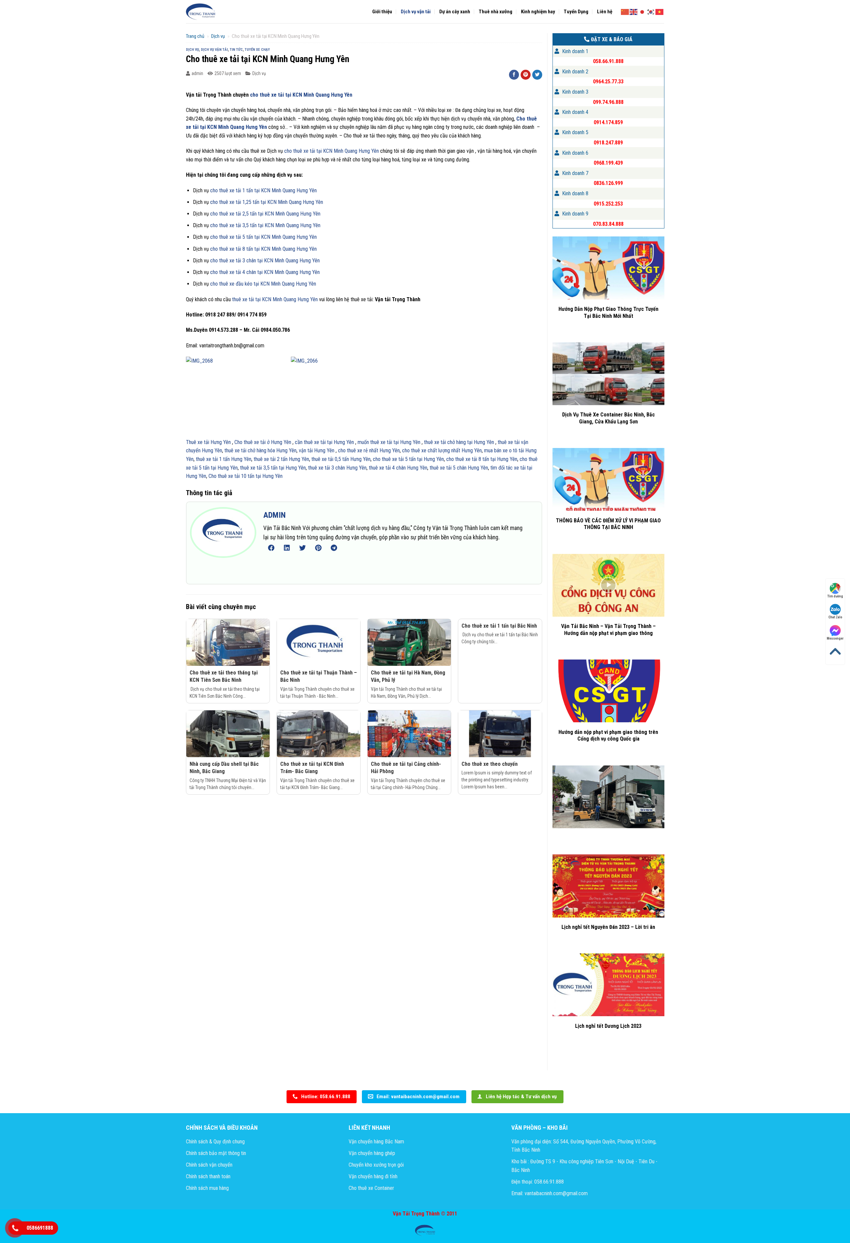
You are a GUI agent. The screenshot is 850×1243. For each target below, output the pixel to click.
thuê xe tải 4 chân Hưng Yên (397, 468)
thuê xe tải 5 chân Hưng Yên (458, 468)
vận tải (306, 450)
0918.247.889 (608, 142)
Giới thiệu (382, 12)
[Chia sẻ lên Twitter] (537, 75)
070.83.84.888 (608, 224)
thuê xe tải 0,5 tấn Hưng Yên (340, 459)
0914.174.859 (608, 122)
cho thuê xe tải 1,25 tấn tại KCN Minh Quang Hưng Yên (266, 202)
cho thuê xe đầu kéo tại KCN (240, 284)
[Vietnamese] (659, 11)
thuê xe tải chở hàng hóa (250, 450)
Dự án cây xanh (454, 12)
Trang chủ (195, 36)
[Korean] (651, 11)
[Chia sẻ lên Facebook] (514, 75)
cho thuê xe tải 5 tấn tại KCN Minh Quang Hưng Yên (263, 237)
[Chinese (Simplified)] (625, 11)
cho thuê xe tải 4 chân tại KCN (242, 272)
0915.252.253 (608, 204)
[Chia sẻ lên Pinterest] (526, 75)
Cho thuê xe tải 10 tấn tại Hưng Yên (246, 476)
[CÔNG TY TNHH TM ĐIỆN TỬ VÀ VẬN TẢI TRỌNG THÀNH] (201, 11)
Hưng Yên (306, 249)
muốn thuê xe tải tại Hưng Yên (389, 442)
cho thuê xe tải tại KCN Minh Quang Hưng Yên (300, 95)
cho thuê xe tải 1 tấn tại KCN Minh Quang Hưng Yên (263, 190)
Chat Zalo (835, 617)
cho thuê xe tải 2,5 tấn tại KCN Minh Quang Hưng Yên (264, 214)
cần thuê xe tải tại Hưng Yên (325, 442)
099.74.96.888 (608, 102)
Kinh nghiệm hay (538, 12)
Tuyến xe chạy (257, 49)
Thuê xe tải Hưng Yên (208, 442)
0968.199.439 (608, 163)
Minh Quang (283, 249)
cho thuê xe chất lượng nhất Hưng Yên (442, 450)
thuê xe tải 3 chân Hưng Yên (337, 468)
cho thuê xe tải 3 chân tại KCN (242, 260)
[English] (634, 11)
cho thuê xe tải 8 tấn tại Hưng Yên (481, 459)
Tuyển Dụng (576, 12)
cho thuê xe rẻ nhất (359, 450)
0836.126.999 (608, 183)
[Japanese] (642, 11)
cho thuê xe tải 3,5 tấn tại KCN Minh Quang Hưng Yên (264, 225)
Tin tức (236, 49)
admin (197, 73)
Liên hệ (604, 12)
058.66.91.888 (608, 61)
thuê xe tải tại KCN (252, 299)
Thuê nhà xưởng (495, 12)
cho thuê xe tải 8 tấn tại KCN (241, 249)
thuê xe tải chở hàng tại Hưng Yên (459, 442)
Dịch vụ (218, 36)
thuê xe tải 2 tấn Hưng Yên (281, 459)
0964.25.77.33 (608, 81)
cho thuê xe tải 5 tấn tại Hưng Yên (408, 459)
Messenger (835, 638)
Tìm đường (835, 596)
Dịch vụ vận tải (416, 12)
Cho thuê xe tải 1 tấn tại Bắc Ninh (499, 626)
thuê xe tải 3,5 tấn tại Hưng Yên (273, 468)
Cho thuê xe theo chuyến (490, 764)
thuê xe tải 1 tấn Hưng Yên (223, 459)
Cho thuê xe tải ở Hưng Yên (262, 442)
